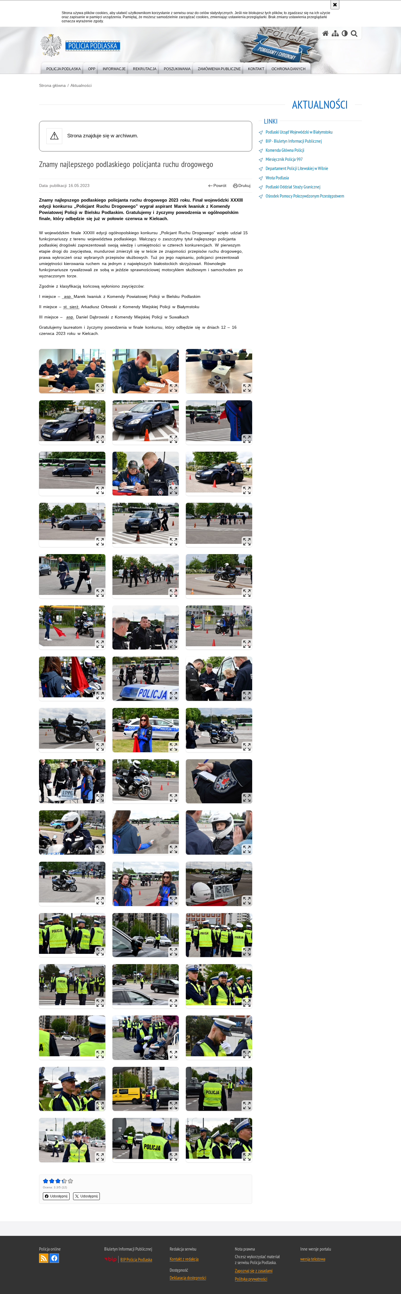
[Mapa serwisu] (335, 33)
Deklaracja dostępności (188, 1277)
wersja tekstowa (312, 1259)
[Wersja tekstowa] (345, 33)
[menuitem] (63, 67)
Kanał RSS (43, 1258)
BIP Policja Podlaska (136, 1259)
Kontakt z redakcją (184, 1259)
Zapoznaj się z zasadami (253, 1270)
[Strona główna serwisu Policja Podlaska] (325, 33)
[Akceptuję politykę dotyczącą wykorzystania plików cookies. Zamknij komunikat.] (335, 4)
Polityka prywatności (251, 1279)
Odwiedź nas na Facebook (54, 1258)
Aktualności (81, 85)
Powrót (219, 185)
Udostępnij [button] (59, 1196)
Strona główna (52, 85)
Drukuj (244, 185)
